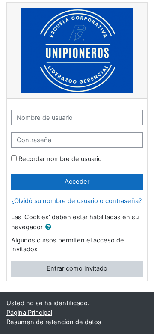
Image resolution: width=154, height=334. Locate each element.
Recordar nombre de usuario (60, 159)
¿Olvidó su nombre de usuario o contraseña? (76, 201)
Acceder (77, 181)
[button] (50, 227)
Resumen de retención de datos (53, 322)
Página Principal (29, 312)
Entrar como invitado (77, 268)
